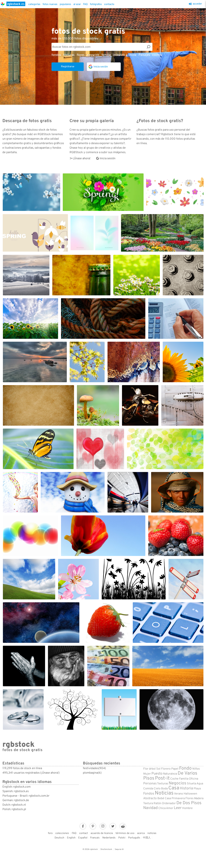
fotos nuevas (50, 4)
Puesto (156, 774)
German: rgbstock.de (15, 800)
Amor (169, 808)
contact (83, 833)
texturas (69, 55)
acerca (141, 833)
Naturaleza (170, 774)
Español (82, 837)
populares (65, 4)
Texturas (162, 784)
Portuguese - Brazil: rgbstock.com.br (25, 796)
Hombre (187, 808)
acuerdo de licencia (102, 833)
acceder (197, 3)
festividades (90, 768)
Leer (178, 808)
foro (50, 833)
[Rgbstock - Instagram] (103, 826)
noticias (151, 833)
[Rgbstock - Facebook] (83, 826)
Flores (189, 798)
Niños (196, 769)
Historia (186, 788)
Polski (121, 837)
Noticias (164, 793)
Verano (178, 794)
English (71, 837)
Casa (173, 788)
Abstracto (150, 798)
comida (131, 55)
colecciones (62, 833)
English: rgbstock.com (16, 787)
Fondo (185, 768)
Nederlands (109, 837)
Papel (174, 769)
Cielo (157, 789)
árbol (152, 769)
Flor (145, 769)
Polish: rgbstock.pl (14, 809)
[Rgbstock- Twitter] (113, 826)
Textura (148, 803)
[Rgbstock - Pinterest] (93, 826)
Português (134, 837)
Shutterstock (106, 849)
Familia (183, 779)
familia (106, 55)
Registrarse (67, 66)
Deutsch (59, 837)
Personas (150, 783)
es (15, 4)
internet (118, 55)
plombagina (90, 773)
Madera (198, 798)
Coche (174, 779)
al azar (77, 4)
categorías (34, 4)
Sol (158, 769)
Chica (162, 808)
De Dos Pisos (188, 803)
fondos (56, 55)
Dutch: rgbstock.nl (14, 805)
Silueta (191, 784)
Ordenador (169, 803)
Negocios (177, 783)
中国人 (147, 837)
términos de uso (125, 833)
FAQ (85, 4)
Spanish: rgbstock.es (15, 791)
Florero (166, 769)
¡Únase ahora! (81, 158)
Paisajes (144, 55)
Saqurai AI (119, 849)
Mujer (147, 774)
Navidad (150, 808)
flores (80, 55)
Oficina (193, 779)
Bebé (160, 798)
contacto (109, 4)
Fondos (148, 793)
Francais (95, 837)
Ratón (157, 803)
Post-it (162, 778)
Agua (200, 784)
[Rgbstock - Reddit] (123, 826)
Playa (197, 789)
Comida (148, 789)
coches (157, 55)
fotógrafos (96, 4)
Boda (164, 789)
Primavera (178, 798)
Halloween (190, 794)
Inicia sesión (107, 158)
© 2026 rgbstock (90, 849)
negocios (93, 55)
